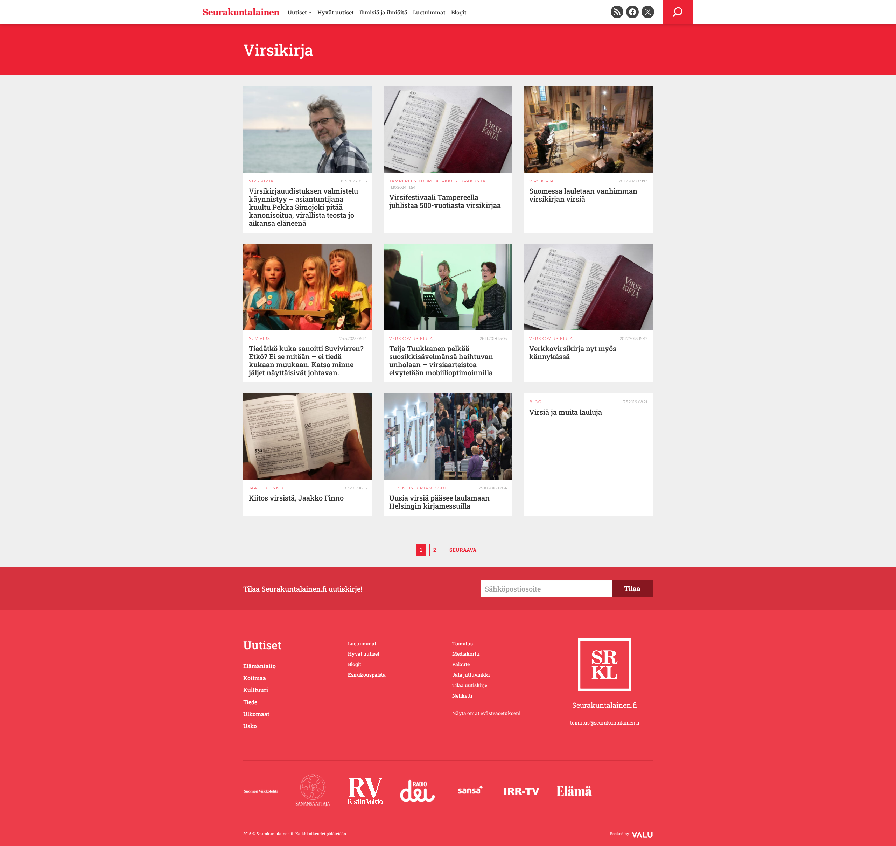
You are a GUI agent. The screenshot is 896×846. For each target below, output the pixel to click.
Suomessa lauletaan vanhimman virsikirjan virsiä (583, 195)
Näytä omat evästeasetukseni (486, 713)
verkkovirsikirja (411, 338)
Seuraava (462, 549)
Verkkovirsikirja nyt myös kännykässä (572, 352)
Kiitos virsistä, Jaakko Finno (296, 498)
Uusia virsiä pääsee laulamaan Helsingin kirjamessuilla (439, 502)
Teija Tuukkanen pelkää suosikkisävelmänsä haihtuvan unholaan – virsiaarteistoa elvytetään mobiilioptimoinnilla (441, 360)
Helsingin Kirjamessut (418, 487)
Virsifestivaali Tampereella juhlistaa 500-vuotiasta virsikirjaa (445, 201)
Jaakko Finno (266, 487)
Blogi (536, 401)
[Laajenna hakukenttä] (678, 12)
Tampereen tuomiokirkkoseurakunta (437, 181)
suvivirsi (260, 338)
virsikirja (261, 181)
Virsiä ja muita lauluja (565, 412)
